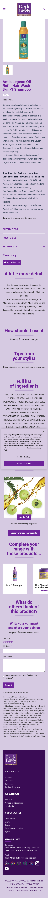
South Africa (10, 819)
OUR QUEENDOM (12, 794)
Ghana (7, 825)
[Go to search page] (43, 9)
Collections (9, 784)
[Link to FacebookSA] (25, 863)
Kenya (7, 822)
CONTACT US (35, 891)
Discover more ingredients (24, 533)
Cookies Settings (24, 457)
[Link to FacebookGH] (13, 863)
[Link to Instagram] (37, 863)
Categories (9, 781)
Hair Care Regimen (12, 787)
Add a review (8, 100)
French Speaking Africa (14, 828)
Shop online (10, 262)
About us (8, 800)
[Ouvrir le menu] (4, 9)
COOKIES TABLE (36, 887)
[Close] (43, 432)
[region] (24, 449)
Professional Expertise (14, 803)
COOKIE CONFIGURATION (18, 891)
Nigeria (7, 831)
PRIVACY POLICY (17, 884)
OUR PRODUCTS (12, 772)
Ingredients (9, 806)
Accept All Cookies (24, 463)
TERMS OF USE (32, 884)
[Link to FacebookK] (19, 863)
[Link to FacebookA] (7, 863)
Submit (8, 685)
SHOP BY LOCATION (13, 813)
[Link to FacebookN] (31, 863)
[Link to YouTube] (7, 868)
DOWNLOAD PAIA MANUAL (17, 887)
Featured (8, 778)
